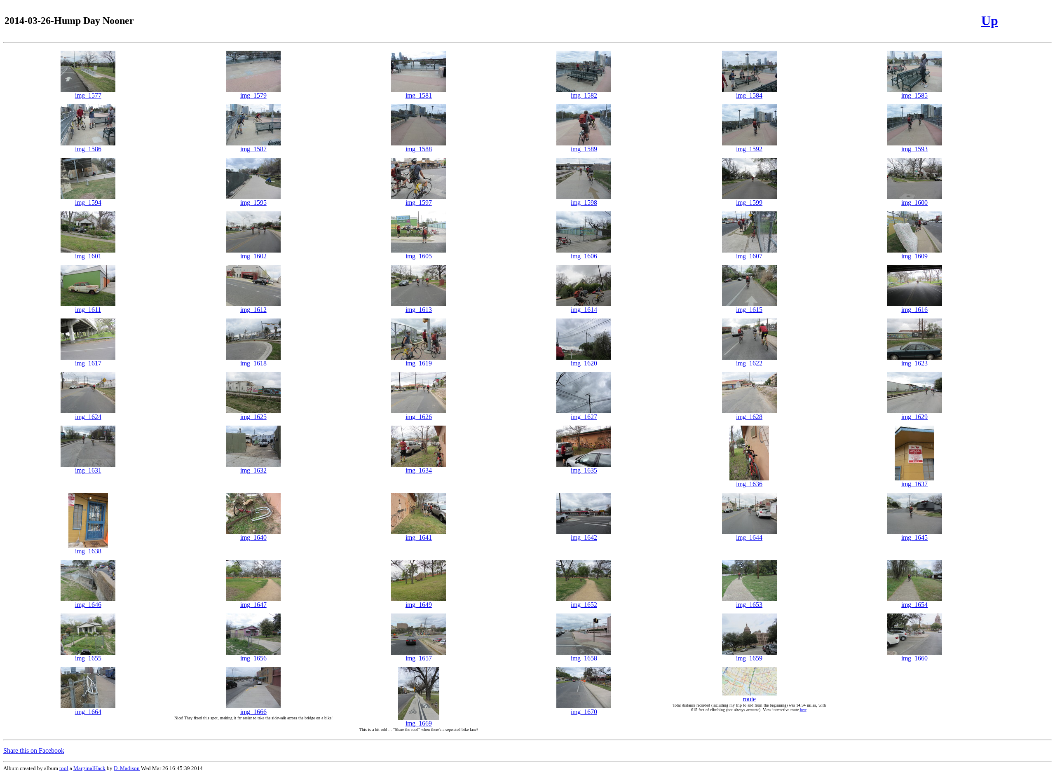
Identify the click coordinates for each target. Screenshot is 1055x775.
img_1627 (584, 416)
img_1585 (914, 95)
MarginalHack (89, 768)
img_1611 (88, 309)
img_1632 (253, 470)
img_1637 (914, 483)
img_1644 (749, 537)
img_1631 (88, 470)
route (749, 698)
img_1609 (914, 256)
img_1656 (253, 658)
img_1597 (419, 202)
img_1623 (914, 363)
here (803, 709)
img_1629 (914, 416)
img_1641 (419, 537)
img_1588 (419, 148)
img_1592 (749, 148)
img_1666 (253, 711)
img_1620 (584, 363)
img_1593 (914, 148)
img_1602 (253, 256)
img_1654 (914, 604)
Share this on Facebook (33, 750)
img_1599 (749, 202)
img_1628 (749, 416)
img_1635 (584, 470)
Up (989, 20)
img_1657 (419, 658)
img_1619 (419, 363)
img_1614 (584, 309)
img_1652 (584, 604)
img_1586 (88, 148)
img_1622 (749, 363)
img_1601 (88, 256)
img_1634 (419, 470)
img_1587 (253, 148)
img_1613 (419, 309)
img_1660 (914, 658)
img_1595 (253, 202)
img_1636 (749, 483)
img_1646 (88, 604)
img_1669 (419, 723)
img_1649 (419, 604)
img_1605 (419, 256)
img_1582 (584, 95)
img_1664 (88, 711)
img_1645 (914, 537)
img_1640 (253, 537)
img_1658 (584, 658)
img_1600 (914, 202)
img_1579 (253, 95)
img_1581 (419, 95)
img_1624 (88, 416)
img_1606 (584, 256)
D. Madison (127, 768)
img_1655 (88, 658)
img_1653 (749, 604)
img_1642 (584, 537)
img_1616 (914, 309)
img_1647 (253, 604)
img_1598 (584, 202)
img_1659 (749, 658)
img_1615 (749, 309)
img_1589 (584, 148)
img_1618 (253, 363)
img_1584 (749, 95)
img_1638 (88, 551)
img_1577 (88, 95)
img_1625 (253, 416)
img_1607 (749, 256)
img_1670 (584, 711)
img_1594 (88, 202)
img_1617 (88, 363)
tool (63, 768)
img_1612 (253, 309)
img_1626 (419, 416)
